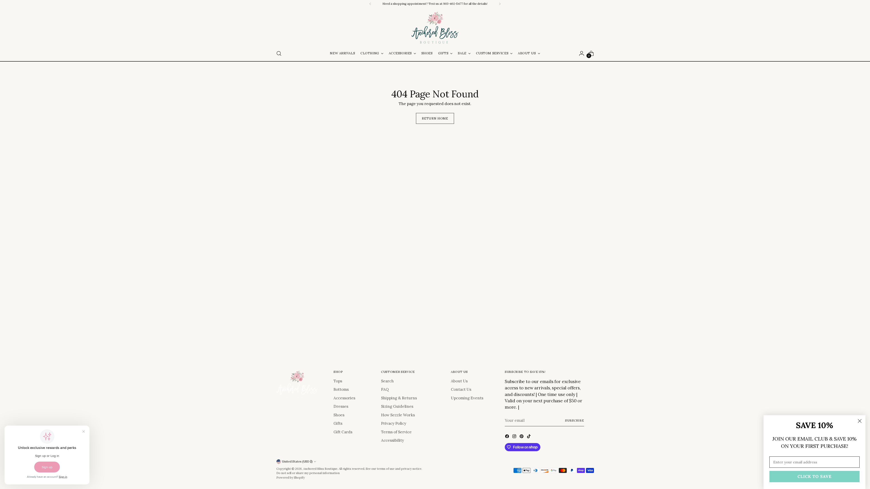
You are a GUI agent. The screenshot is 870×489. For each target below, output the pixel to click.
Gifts (338, 423)
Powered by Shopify (290, 477)
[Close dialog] (860, 421)
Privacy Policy (393, 423)
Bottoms (341, 389)
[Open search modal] (278, 53)
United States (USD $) (297, 461)
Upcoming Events (467, 398)
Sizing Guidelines (397, 406)
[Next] (500, 4)
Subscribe (574, 420)
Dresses (341, 406)
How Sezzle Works (398, 414)
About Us (459, 381)
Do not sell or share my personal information (308, 473)
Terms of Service (396, 431)
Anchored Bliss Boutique (320, 469)
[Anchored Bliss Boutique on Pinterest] (522, 437)
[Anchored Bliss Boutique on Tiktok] (529, 437)
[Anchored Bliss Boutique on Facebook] (507, 437)
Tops (338, 381)
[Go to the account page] (581, 53)
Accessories (344, 398)
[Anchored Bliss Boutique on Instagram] (514, 437)
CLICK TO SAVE (814, 476)
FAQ (385, 389)
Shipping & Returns (399, 398)
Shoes (339, 414)
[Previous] (370, 4)
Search (387, 381)
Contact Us (461, 389)
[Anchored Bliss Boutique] (435, 28)
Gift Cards (343, 431)
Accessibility (392, 440)
